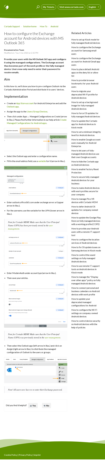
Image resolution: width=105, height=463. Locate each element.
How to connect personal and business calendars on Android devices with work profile (85, 291)
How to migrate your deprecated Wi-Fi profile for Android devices (84, 94)
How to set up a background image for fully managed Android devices (84, 105)
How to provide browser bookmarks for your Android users (84, 83)
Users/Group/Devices (37, 111)
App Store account (25, 103)
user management (52, 337)
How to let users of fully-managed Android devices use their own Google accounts (85, 153)
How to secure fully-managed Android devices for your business (85, 180)
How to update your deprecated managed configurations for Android (83, 302)
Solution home (30, 26)
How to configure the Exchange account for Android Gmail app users (86, 61)
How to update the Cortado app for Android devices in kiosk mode (84, 124)
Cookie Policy (10, 455)
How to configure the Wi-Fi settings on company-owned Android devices (84, 313)
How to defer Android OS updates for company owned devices (84, 209)
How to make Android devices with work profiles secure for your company (85, 191)
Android (54, 26)
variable (42, 161)
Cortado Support (12, 26)
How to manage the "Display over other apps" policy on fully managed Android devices (85, 280)
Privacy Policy (25, 455)
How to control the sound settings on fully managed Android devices (83, 258)
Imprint (37, 455)
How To (43, 26)
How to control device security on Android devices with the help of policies (85, 324)
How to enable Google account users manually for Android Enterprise (85, 142)
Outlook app (13, 106)
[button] (38, 7)
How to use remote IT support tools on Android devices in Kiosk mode (85, 269)
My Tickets (48, 7)
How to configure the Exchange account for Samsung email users (86, 50)
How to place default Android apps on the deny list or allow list (85, 72)
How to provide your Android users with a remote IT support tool (85, 231)
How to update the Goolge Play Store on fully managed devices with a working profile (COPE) (86, 220)
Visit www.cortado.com (71, 7)
